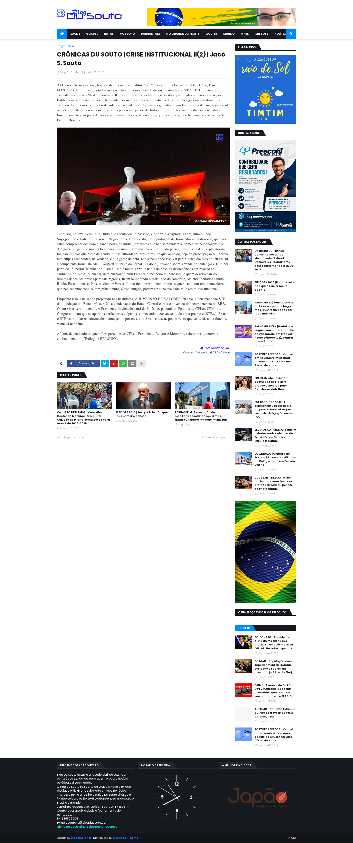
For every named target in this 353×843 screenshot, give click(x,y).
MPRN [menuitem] (245, 34)
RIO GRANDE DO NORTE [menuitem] (183, 34)
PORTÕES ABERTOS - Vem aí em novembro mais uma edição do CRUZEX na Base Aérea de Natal (274, 359)
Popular (244, 628)
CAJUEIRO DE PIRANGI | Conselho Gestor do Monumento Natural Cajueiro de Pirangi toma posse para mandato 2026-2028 (83, 418)
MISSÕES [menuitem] (261, 34)
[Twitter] (105, 363)
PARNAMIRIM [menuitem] (150, 34)
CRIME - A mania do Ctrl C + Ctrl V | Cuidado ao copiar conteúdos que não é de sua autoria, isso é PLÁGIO (274, 690)
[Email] (132, 363)
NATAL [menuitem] (108, 34)
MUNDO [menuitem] (229, 34)
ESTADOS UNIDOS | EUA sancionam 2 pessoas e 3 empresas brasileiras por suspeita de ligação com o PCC (274, 409)
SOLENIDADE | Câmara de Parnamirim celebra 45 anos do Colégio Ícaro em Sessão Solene (275, 459)
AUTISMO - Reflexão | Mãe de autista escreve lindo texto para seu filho (275, 712)
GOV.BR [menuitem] (211, 34)
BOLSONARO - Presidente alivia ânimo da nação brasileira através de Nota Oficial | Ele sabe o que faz (274, 642)
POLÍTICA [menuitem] (281, 34)
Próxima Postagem (215, 437)
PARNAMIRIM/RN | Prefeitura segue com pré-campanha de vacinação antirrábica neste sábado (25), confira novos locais (274, 334)
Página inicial (66, 46)
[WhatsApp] (123, 363)
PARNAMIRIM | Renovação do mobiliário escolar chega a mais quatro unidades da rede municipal (201, 416)
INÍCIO (292, 838)
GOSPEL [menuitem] (92, 34)
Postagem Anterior (72, 437)
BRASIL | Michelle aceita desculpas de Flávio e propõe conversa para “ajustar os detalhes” (271, 383)
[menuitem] (62, 34)
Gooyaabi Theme (125, 838)
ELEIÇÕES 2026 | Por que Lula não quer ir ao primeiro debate (142, 414)
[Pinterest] (114, 363)
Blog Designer (81, 838)
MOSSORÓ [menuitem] (127, 34)
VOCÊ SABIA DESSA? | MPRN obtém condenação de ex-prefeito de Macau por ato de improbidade (274, 483)
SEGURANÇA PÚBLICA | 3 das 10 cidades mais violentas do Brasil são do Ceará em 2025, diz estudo (275, 435)
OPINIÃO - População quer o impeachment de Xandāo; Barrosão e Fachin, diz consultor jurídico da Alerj (275, 666)
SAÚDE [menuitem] (75, 34)
